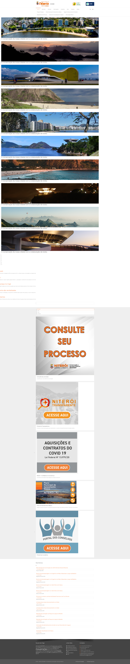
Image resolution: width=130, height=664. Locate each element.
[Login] (93, 9)
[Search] (90, 9)
